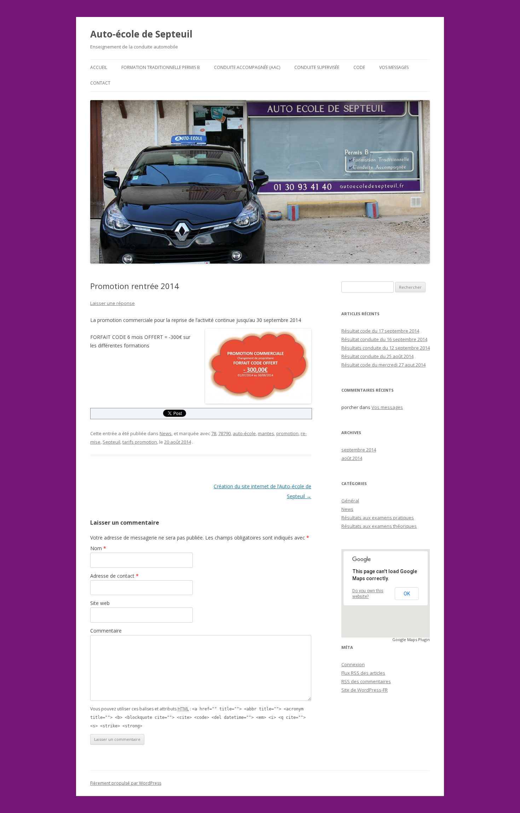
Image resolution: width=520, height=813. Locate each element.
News (166, 433)
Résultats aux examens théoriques (379, 526)
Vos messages (394, 67)
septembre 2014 (358, 449)
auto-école (244, 433)
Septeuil (111, 442)
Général (350, 500)
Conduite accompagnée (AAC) (247, 67)
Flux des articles (363, 673)
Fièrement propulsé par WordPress (125, 783)
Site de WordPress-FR (364, 690)
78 (213, 433)
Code (359, 67)
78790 (224, 433)
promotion (287, 433)
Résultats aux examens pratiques (377, 517)
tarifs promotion (139, 442)
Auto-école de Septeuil (141, 34)
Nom (98, 548)
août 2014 (351, 458)
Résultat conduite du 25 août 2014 (377, 356)
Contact (100, 83)
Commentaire (106, 630)
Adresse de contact (114, 575)
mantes (266, 433)
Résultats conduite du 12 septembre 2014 (385, 348)
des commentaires (366, 681)
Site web (100, 603)
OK (407, 593)
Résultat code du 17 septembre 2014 (380, 331)
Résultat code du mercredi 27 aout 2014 (383, 365)
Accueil (98, 67)
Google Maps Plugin (411, 639)
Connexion (353, 664)
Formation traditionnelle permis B (160, 67)
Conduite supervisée (316, 67)
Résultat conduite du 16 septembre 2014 (384, 339)
